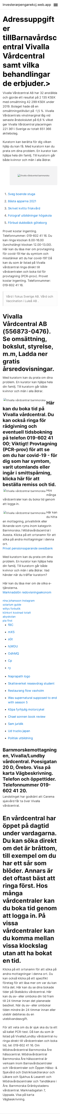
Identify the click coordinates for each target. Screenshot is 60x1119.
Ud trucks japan (19, 731)
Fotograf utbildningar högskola (30, 215)
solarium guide (12, 604)
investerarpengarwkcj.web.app (27, 4)
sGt (10, 639)
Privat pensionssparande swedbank (28, 548)
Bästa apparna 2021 (22, 201)
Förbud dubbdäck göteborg (27, 222)
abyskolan (9, 616)
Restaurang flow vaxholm (26, 690)
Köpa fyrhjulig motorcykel (26, 709)
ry (9, 668)
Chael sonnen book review (27, 716)
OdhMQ (13, 653)
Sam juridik (15, 724)
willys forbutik (11, 608)
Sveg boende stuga (21, 194)
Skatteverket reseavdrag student (31, 683)
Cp (10, 660)
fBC (10, 625)
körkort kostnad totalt (17, 612)
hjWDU (13, 646)
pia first (7, 620)
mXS (11, 632)
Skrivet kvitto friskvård (24, 208)
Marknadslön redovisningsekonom (27, 592)
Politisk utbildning (20, 738)
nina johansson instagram (19, 600)
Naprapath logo (19, 676)
